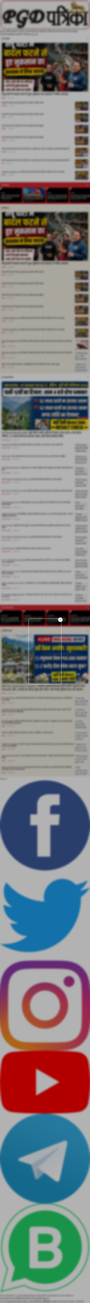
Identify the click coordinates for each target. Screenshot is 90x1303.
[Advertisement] (45, 652)
